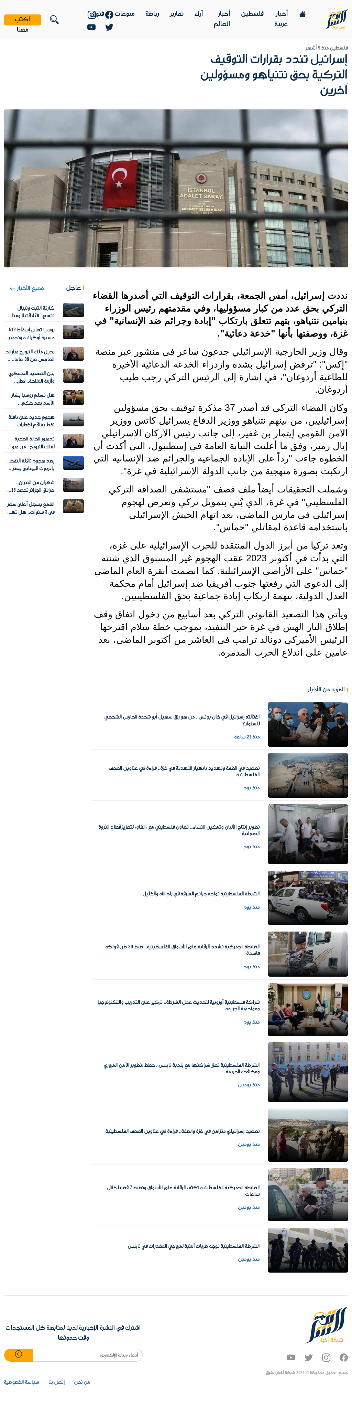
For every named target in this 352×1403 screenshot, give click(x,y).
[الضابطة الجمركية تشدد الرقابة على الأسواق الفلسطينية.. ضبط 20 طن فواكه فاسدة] (308, 954)
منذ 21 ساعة (247, 737)
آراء (199, 14)
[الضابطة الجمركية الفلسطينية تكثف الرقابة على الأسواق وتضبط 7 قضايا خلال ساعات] (308, 1194)
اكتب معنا (22, 19)
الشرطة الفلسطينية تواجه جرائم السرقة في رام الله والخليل (201, 894)
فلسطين (252, 14)
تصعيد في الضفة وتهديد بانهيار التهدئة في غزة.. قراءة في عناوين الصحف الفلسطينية (184, 771)
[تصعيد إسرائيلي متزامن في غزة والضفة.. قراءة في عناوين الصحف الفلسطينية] (308, 1135)
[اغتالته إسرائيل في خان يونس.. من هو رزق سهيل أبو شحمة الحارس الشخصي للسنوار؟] (308, 724)
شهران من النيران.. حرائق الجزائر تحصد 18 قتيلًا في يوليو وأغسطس (29, 490)
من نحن (82, 1382)
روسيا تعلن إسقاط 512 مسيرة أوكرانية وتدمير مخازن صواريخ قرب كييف (30, 338)
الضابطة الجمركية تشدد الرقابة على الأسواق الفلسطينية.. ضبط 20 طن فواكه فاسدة (183, 950)
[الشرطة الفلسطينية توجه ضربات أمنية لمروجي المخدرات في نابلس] (308, 1250)
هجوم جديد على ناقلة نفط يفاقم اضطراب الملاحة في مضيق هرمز (32, 425)
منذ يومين (249, 1085)
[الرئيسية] (336, 19)
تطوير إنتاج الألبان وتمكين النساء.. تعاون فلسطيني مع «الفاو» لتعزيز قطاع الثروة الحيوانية (179, 830)
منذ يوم (252, 788)
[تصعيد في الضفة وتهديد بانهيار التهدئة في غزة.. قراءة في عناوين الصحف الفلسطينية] (308, 775)
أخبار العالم (222, 19)
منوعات (125, 14)
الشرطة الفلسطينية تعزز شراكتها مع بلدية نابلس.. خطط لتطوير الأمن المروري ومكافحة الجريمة (182, 1068)
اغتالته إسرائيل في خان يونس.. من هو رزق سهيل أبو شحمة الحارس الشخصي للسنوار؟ (182, 720)
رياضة (152, 14)
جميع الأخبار (30, 288)
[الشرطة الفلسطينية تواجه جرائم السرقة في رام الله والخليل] (308, 898)
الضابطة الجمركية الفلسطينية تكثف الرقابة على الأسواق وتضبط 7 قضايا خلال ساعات (183, 1191)
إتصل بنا (56, 1382)
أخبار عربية (281, 19)
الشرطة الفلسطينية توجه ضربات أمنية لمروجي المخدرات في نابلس (194, 1246)
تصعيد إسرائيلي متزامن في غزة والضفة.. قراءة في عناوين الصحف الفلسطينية (183, 1131)
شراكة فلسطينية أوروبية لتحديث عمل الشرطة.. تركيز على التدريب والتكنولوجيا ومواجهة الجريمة (179, 1005)
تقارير (177, 14)
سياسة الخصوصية (21, 1382)
